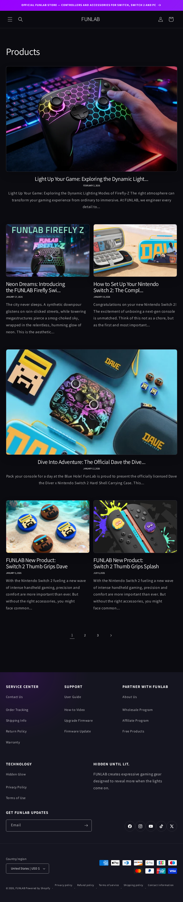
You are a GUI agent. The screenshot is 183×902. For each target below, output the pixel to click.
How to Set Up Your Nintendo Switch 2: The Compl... (126, 287)
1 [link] (72, 635)
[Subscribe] (86, 826)
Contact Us (14, 697)
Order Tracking (17, 710)
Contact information (161, 885)
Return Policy (16, 731)
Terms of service (109, 885)
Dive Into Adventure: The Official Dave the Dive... (91, 462)
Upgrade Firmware (78, 720)
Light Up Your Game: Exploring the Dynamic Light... (91, 179)
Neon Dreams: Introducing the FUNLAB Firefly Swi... (35, 287)
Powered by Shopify (38, 888)
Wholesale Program (137, 710)
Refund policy (85, 885)
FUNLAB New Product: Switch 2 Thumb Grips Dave (37, 563)
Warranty (13, 742)
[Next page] (111, 635)
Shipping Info (16, 720)
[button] (10, 19)
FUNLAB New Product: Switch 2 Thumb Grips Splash (126, 563)
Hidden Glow (16, 774)
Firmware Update (77, 731)
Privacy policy (63, 885)
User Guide (72, 697)
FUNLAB (20, 888)
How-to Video (74, 710)
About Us (129, 697)
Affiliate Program (135, 720)
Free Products (133, 731)
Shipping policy (133, 885)
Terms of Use (16, 798)
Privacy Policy (16, 787)
